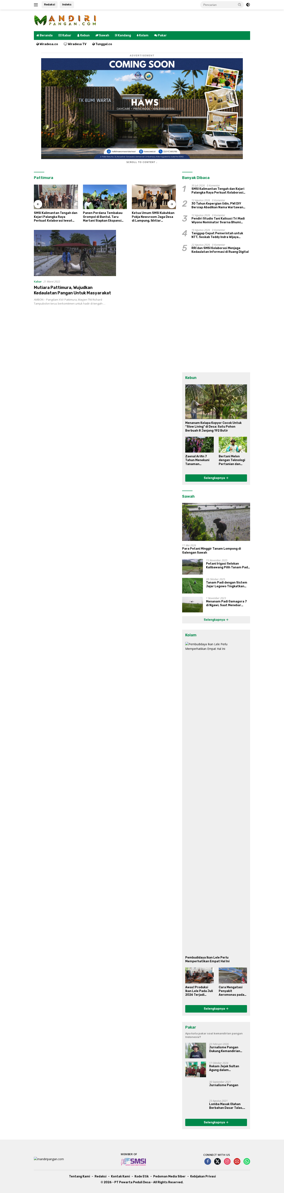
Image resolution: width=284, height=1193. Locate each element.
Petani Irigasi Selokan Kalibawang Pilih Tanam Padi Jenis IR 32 (227, 565)
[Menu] (37, 4)
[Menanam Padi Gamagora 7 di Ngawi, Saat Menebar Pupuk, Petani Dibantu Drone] (192, 604)
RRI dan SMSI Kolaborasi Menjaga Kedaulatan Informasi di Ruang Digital (220, 250)
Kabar (38, 281)
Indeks (67, 4)
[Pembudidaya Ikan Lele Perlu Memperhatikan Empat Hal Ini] (216, 798)
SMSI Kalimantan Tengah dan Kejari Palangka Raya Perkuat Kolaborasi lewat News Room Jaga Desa (55, 217)
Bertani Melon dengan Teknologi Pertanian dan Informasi (232, 460)
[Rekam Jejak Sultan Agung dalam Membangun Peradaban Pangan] (195, 1069)
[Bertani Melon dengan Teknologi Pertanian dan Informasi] (233, 445)
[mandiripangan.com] (65, 20)
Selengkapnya (215, 478)
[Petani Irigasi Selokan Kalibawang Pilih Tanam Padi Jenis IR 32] (192, 567)
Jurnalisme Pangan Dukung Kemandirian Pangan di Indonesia (224, 1049)
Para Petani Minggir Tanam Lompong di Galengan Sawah (211, 550)
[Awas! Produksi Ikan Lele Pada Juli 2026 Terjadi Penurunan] (199, 975)
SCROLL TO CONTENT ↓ (142, 162)
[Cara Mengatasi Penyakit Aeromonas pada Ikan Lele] (233, 975)
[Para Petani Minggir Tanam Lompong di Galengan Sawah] (216, 522)
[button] (240, 4)
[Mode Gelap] (248, 4)
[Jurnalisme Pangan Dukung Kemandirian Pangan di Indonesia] (195, 1050)
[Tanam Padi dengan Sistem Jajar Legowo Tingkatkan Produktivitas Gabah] (192, 585)
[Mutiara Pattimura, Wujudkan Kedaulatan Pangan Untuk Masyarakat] (75, 253)
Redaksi (49, 4)
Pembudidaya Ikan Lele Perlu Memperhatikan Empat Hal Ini (207, 959)
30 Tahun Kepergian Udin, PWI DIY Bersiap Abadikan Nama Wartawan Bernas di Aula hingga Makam (217, 205)
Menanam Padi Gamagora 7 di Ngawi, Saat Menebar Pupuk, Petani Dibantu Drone (227, 603)
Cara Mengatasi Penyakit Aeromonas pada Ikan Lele (231, 991)
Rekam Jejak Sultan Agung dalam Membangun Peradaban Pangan (227, 1068)
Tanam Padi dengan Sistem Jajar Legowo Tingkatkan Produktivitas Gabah (226, 584)
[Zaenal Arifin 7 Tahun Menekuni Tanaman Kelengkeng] (199, 445)
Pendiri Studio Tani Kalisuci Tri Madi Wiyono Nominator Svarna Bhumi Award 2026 (218, 220)
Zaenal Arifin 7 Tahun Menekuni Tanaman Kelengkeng (197, 460)
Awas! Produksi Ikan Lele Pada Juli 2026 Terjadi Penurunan (199, 991)
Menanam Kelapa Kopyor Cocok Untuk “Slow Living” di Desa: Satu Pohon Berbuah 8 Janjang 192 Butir (213, 426)
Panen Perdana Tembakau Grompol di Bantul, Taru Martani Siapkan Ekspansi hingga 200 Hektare (102, 217)
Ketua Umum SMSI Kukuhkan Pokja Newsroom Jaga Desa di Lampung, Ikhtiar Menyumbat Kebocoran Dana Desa (153, 217)
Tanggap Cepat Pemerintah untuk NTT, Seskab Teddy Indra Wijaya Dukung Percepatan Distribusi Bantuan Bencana (217, 235)
